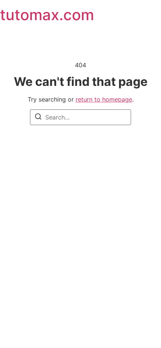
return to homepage (104, 99)
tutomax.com (47, 15)
